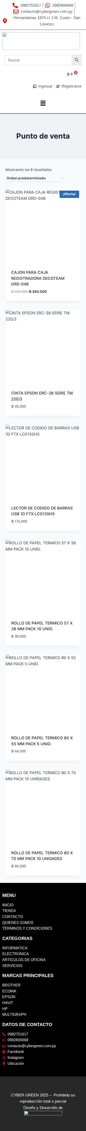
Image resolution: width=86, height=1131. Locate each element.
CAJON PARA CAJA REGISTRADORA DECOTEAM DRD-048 (37, 278)
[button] (42, 104)
